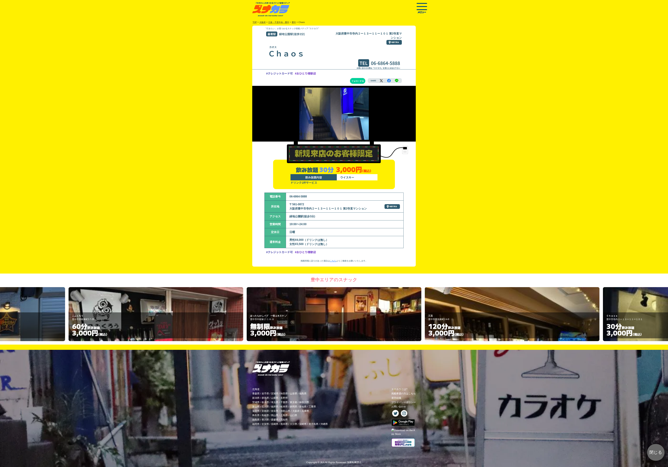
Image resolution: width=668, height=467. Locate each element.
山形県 (293, 393)
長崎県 (274, 424)
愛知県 (303, 406)
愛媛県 (274, 419)
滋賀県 (256, 411)
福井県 (274, 406)
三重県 (312, 406)
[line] (396, 80)
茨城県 (256, 402)
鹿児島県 (313, 424)
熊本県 (284, 424)
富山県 (256, 406)
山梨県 (274, 397)
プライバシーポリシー (403, 402)
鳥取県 (256, 415)
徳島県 (256, 419)
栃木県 (265, 402)
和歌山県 (285, 411)
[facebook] (389, 80)
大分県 (293, 424)
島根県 (265, 415)
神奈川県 (304, 402)
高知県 (284, 419)
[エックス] (381, 80)
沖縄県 (324, 424)
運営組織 (396, 397)
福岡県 (256, 424)
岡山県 (274, 415)
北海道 (256, 389)
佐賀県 (265, 424)
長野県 (284, 397)
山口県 (293, 415)
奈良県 (274, 411)
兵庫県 (305, 411)
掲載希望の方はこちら (403, 393)
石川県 (265, 406)
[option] (159, 314)
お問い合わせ (398, 406)
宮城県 (274, 393)
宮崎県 (303, 424)
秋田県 (284, 393)
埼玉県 (274, 402)
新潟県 (256, 397)
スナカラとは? (399, 389)
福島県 (303, 393)
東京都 (293, 402)
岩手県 (265, 393)
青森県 (256, 393)
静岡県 (293, 406)
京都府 (265, 411)
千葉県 (284, 402)
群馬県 (265, 397)
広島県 (284, 415)
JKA (322, 462)
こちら (333, 261)
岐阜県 (284, 406)
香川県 (265, 419)
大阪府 (296, 411)
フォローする (357, 80)
